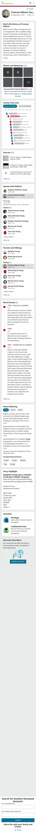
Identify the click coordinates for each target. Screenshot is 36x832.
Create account (18, 562)
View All (6, 179)
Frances (13, 410)
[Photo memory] (28, 72)
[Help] (30, 3)
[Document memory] (8, 72)
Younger (22, 460)
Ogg (5, 464)
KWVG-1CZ (31, 15)
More (5, 58)
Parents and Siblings (25, 106)
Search (18, 820)
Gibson (20, 410)
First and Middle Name (8, 803)
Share (31, 9)
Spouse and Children (10, 106)
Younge (12, 464)
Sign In (16, 94)
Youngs (14, 460)
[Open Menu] (34, 3)
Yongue (6, 460)
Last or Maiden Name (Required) (11, 811)
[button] (18, 158)
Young (6, 410)
